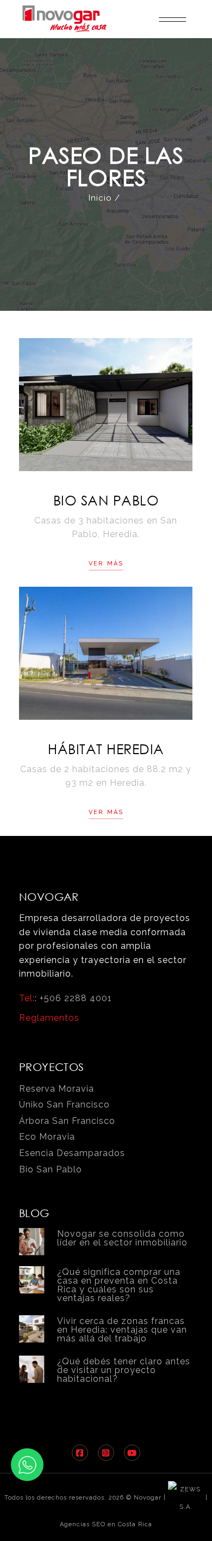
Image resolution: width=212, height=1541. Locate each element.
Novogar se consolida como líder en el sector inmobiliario (122, 1238)
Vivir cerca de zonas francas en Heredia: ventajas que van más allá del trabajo (122, 1330)
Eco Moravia (47, 1136)
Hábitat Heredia (106, 748)
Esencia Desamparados (72, 1153)
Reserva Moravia (56, 1088)
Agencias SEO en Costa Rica (106, 1524)
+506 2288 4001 (76, 998)
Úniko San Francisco (64, 1104)
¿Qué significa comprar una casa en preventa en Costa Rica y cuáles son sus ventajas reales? (118, 1285)
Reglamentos (49, 1018)
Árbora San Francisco (67, 1121)
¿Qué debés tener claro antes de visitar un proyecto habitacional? (123, 1370)
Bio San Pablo (106, 499)
